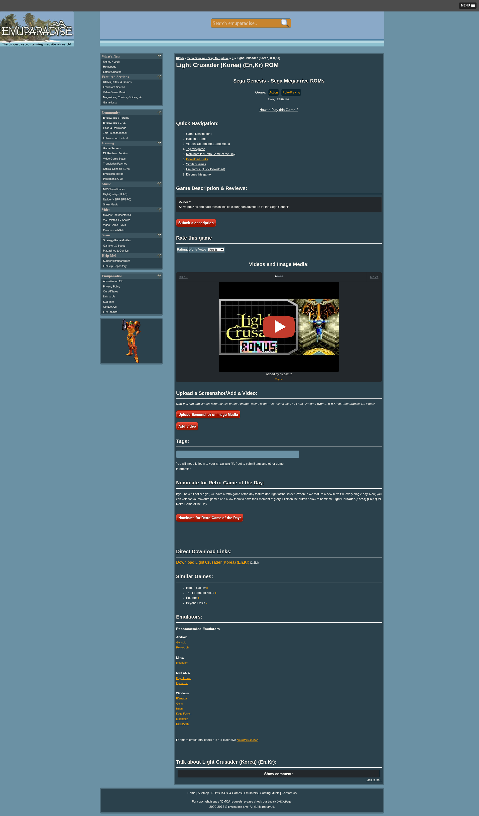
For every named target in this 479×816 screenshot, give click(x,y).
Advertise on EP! (113, 281)
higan (179, 708)
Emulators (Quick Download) (205, 169)
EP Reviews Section (115, 153)
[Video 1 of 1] (279, 327)
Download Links (197, 159)
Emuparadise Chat (114, 122)
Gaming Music (269, 793)
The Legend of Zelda (201, 593)
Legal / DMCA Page (279, 801)
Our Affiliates (110, 291)
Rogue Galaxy (197, 588)
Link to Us (109, 296)
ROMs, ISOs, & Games (117, 82)
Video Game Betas (114, 158)
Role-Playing (291, 92)
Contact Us (110, 306)
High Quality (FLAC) (115, 194)
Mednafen (182, 662)
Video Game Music (114, 92)
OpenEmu (182, 683)
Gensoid (181, 642)
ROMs (180, 58)
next (374, 277)
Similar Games (196, 164)
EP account (223, 463)
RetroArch (182, 647)
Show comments (278, 774)
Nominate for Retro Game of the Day (210, 154)
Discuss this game (198, 174)
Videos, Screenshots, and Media (208, 144)
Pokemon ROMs (113, 178)
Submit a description (196, 222)
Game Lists (110, 102)
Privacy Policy (111, 286)
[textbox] (251, 23)
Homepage (109, 66)
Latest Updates (112, 71)
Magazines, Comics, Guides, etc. (123, 97)
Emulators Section (114, 87)
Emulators (251, 793)
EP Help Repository (115, 266)
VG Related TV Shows (116, 219)
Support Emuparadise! (116, 260)
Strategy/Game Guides (117, 240)
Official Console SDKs (116, 168)
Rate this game (196, 139)
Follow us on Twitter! (115, 138)
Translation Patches (115, 163)
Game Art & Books (114, 245)
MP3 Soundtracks (114, 189)
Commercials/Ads (113, 230)
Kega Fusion (183, 678)
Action (273, 92)
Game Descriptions (199, 134)
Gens (179, 703)
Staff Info (108, 301)
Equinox (193, 598)
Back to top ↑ (374, 779)
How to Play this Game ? (278, 110)
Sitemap (203, 793)
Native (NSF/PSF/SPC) (117, 199)
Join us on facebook (115, 132)
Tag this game (195, 149)
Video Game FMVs (114, 224)
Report (279, 379)
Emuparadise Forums (116, 117)
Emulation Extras (113, 173)
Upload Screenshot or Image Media (208, 414)
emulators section (247, 739)
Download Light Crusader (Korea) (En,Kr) (212, 562)
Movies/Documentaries (117, 214)
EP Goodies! (110, 311)
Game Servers (112, 148)
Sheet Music (110, 204)
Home (191, 793)
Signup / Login (111, 61)
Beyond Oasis (197, 603)
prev (183, 277)
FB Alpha (181, 698)
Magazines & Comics (116, 250)
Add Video (187, 426)
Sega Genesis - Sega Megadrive (208, 58)
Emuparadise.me (238, 806)
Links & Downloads (114, 127)
